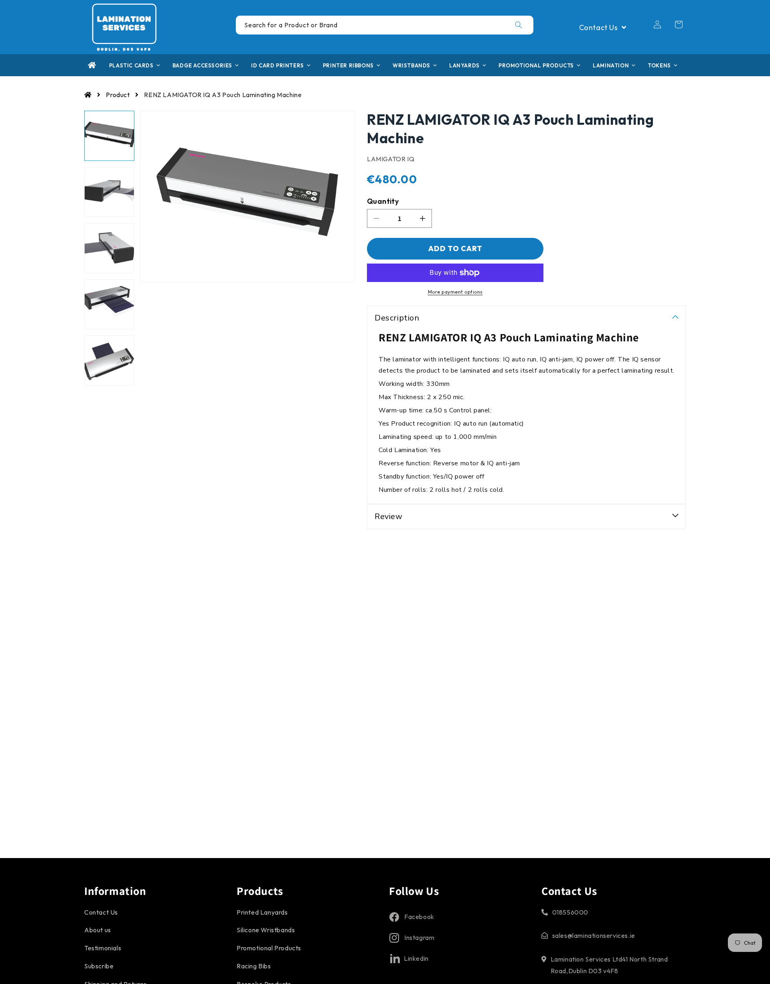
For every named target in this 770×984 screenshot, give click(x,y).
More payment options (455, 292)
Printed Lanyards (262, 912)
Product (118, 95)
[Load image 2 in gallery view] (109, 192)
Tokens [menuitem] (659, 65)
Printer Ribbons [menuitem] (348, 65)
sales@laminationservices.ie (593, 936)
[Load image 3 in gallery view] (109, 248)
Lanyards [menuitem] (464, 65)
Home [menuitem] (92, 65)
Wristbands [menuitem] (411, 65)
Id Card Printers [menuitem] (277, 65)
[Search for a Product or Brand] (518, 25)
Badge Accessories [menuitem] (202, 65)
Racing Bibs (254, 966)
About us (97, 930)
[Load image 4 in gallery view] (109, 304)
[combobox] (384, 25)
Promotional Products (269, 948)
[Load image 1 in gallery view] (109, 136)
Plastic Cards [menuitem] (131, 65)
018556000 (570, 912)
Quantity (383, 201)
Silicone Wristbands (266, 930)
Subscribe (98, 966)
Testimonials (102, 948)
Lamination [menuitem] (611, 65)
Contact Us (101, 912)
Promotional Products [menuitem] (536, 65)
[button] (678, 24)
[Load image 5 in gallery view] (109, 360)
